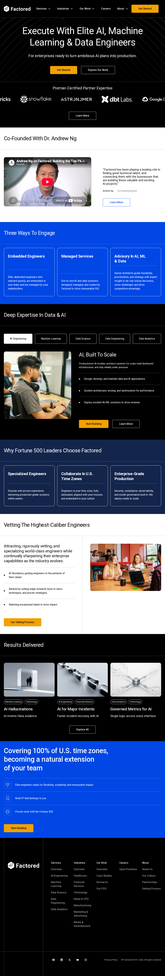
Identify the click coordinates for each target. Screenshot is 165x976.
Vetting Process (151, 888)
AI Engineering (59, 875)
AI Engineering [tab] (18, 338)
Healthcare (80, 875)
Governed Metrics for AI (131, 709)
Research (102, 882)
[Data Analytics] (119, 702)
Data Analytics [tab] (147, 338)
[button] (43, 9)
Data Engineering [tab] (114, 338)
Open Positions (128, 869)
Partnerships (149, 882)
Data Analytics (59, 909)
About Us (147, 869)
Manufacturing (82, 905)
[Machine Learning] (13, 702)
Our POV (101, 888)
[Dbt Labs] (108, 99)
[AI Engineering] (65, 702)
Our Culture (148, 875)
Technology (80, 892)
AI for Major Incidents (76, 709)
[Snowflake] (27, 99)
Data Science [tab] (83, 338)
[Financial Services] (84, 702)
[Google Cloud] (148, 99)
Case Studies (104, 875)
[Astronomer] (67, 99)
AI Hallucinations (18, 709)
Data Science (58, 892)
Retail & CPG (81, 898)
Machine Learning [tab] (51, 338)
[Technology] (31, 702)
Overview (56, 869)
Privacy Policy (110, 960)
